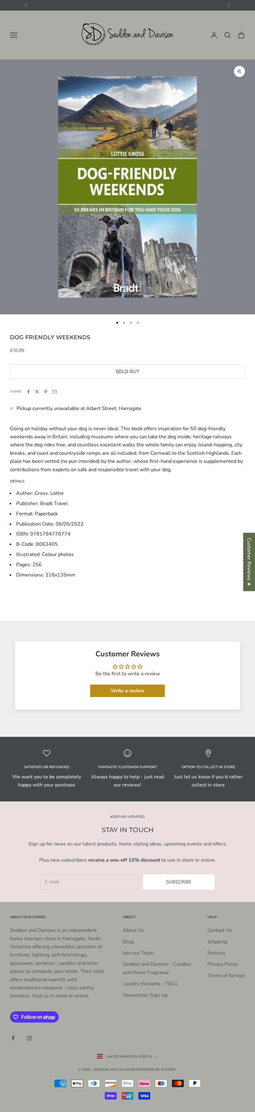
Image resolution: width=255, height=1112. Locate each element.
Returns (216, 953)
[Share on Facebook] (28, 391)
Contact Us (219, 930)
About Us (133, 930)
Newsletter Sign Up (145, 995)
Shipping (217, 941)
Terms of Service (226, 975)
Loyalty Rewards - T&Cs (150, 983)
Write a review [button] (128, 690)
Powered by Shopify (156, 1069)
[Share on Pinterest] (45, 391)
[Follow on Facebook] (13, 1038)
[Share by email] (54, 391)
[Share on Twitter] (37, 391)
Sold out (127, 371)
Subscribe (179, 882)
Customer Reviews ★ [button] (249, 562)
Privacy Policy (222, 964)
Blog (128, 941)
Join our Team (138, 953)
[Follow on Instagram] (29, 1038)
